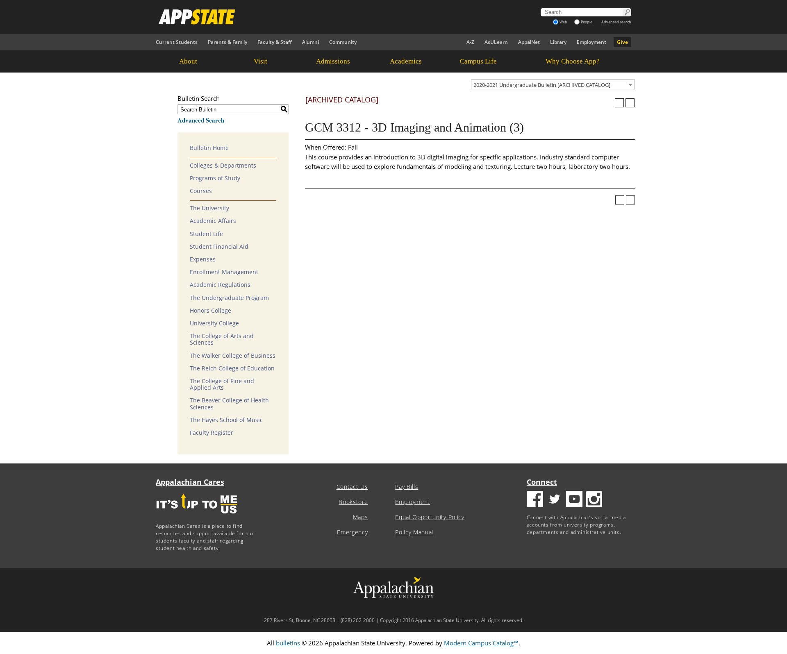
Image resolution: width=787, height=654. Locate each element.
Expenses (203, 259)
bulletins (288, 643)
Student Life (206, 234)
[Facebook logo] (535, 500)
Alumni (310, 42)
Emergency (352, 532)
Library (558, 42)
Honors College (210, 310)
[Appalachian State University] (319, 16)
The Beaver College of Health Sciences (229, 404)
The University (209, 208)
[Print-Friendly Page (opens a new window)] (619, 102)
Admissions (333, 61)
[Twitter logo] (554, 500)
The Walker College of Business (232, 355)
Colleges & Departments (223, 165)
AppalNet (529, 42)
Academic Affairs (213, 221)
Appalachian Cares (190, 482)
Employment (591, 42)
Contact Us (352, 486)
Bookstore (353, 502)
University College (214, 323)
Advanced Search (200, 120)
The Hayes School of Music (226, 420)
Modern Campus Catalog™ (481, 643)
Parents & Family (227, 42)
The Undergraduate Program (229, 298)
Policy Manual (414, 532)
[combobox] (553, 84)
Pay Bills (406, 486)
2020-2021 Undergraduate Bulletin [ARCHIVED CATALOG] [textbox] (541, 85)
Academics (406, 61)
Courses (201, 191)
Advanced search (616, 22)
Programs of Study (215, 178)
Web (563, 22)
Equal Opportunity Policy (429, 517)
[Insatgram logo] (594, 500)
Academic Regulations (220, 284)
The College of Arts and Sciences (222, 339)
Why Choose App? (573, 61)
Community (343, 42)
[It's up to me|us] (197, 516)
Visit (260, 61)
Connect (542, 482)
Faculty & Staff (274, 42)
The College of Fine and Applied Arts (222, 384)
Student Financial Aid (219, 246)
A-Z (470, 42)
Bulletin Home (209, 148)
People (586, 22)
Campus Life (478, 61)
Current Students (177, 42)
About (188, 61)
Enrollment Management (224, 272)
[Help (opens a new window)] (630, 102)
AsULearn (496, 42)
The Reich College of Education (232, 368)
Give (622, 42)
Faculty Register (211, 432)
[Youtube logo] (574, 500)
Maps (360, 517)
